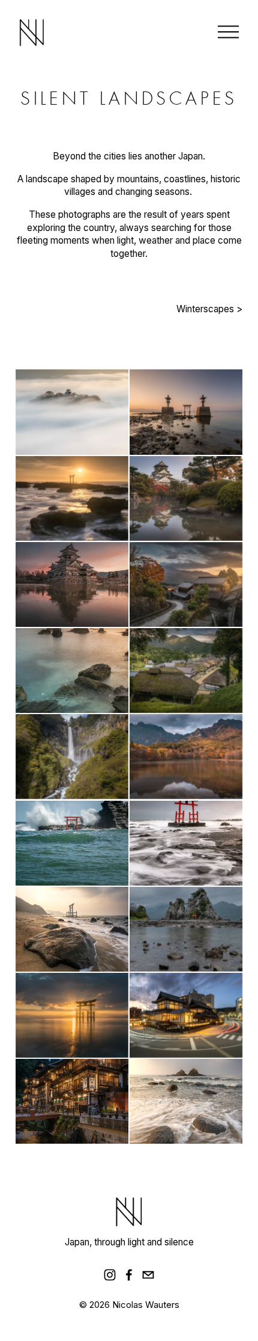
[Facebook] (129, 1275)
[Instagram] (110, 1275)
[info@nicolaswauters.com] (148, 1275)
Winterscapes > (209, 309)
